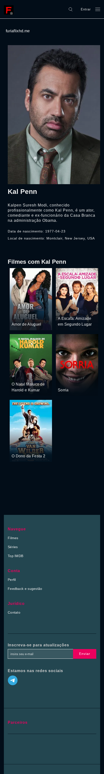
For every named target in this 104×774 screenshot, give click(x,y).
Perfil (12, 580)
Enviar (84, 654)
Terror (79, 381)
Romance (81, 309)
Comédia (65, 309)
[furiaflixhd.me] (10, 9)
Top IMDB (15, 556)
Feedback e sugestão (25, 589)
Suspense (66, 381)
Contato (14, 612)
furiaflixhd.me (18, 31)
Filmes (13, 538)
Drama (17, 315)
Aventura (31, 315)
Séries (13, 547)
